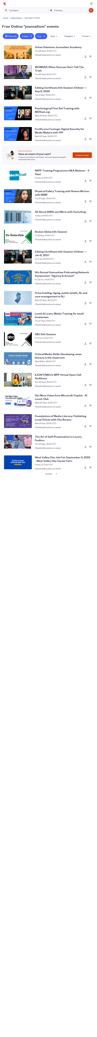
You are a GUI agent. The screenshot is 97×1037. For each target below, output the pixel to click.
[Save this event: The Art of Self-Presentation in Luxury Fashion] (90, 446)
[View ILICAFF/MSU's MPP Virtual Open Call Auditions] (18, 380)
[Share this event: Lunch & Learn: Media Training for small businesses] (85, 323)
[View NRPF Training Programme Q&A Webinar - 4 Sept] (18, 175)
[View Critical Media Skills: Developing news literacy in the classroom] (18, 359)
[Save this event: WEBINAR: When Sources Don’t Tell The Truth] (90, 77)
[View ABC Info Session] (18, 339)
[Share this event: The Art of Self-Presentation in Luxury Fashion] (85, 446)
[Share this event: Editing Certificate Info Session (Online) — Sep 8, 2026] (85, 97)
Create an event (82, 155)
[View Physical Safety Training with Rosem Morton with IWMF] (18, 196)
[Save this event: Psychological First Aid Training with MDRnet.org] (90, 118)
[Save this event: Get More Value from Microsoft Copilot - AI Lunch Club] (90, 405)
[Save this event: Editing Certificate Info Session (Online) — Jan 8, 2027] (90, 261)
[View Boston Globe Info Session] (18, 237)
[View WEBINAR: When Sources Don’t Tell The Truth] (18, 72)
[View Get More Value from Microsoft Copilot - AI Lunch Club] (18, 400)
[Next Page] (56, 474)
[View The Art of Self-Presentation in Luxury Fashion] (18, 442)
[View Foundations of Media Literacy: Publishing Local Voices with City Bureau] (18, 421)
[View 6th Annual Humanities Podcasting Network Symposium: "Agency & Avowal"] (18, 277)
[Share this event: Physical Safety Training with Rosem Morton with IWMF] (85, 201)
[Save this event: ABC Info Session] (90, 343)
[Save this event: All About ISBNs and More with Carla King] (90, 221)
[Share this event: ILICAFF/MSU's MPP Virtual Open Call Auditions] (85, 384)
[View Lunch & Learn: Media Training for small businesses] (18, 318)
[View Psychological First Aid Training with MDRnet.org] (18, 113)
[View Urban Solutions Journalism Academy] (18, 52)
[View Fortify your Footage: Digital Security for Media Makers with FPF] (18, 134)
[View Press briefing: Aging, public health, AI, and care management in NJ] (18, 298)
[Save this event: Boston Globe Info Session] (90, 241)
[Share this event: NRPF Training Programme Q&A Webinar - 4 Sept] (85, 180)
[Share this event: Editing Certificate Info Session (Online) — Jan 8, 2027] (85, 261)
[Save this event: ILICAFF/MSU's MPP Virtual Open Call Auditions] (90, 384)
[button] (11, 36)
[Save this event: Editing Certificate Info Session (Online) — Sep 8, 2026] (90, 97)
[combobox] (71, 10)
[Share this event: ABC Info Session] (85, 343)
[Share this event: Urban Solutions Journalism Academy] (85, 56)
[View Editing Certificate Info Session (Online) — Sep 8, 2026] (18, 93)
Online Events (16, 17)
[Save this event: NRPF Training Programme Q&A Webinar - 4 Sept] (90, 180)
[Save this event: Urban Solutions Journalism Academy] (90, 56)
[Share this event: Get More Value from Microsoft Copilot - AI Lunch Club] (85, 405)
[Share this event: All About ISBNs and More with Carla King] (85, 221)
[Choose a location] (51, 10)
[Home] (4, 3)
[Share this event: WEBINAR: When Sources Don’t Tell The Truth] (85, 77)
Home (5, 17)
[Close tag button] (31, 36)
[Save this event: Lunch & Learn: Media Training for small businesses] (90, 323)
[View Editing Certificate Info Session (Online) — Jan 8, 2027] (18, 257)
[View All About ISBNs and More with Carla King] (18, 217)
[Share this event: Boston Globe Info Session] (85, 241)
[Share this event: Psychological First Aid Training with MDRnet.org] (85, 118)
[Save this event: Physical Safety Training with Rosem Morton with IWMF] (90, 201)
